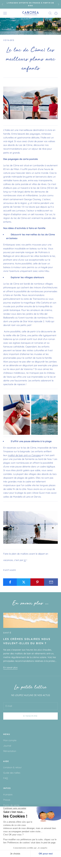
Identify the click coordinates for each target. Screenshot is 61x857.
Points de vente (11, 805)
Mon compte (9, 740)
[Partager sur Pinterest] (37, 582)
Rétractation (9, 751)
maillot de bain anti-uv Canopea (24, 455)
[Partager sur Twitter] (23, 582)
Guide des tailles (11, 772)
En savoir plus (10, 667)
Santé (7, 632)
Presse (6, 799)
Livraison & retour (12, 767)
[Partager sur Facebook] (10, 582)
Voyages (8, 40)
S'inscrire (30, 716)
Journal (7, 745)
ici (25, 560)
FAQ (5, 778)
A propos (8, 794)
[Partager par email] (51, 582)
